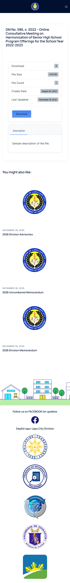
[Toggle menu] (66, 6)
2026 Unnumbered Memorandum (22, 292)
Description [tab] (19, 130)
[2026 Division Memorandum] (35, 318)
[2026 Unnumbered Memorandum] (35, 260)
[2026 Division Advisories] (35, 202)
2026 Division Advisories (17, 234)
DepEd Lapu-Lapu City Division (35, 428)
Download (21, 114)
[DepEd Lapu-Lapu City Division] (35, 6)
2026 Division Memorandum (19, 350)
